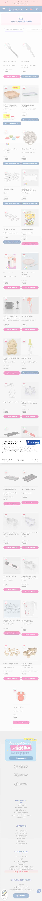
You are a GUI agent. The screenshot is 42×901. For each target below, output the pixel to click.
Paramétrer (21, 460)
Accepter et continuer (35, 460)
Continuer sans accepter (7, 460)
